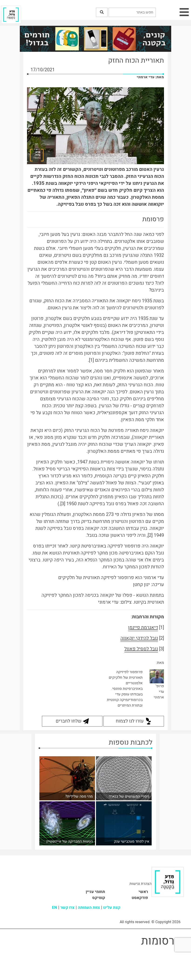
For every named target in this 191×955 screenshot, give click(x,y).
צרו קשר (67, 907)
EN (54, 907)
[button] (102, 12)
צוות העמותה (89, 907)
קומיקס (98, 898)
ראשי (143, 892)
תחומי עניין (95, 892)
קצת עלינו (111, 907)
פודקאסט (140, 898)
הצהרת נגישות (140, 884)
